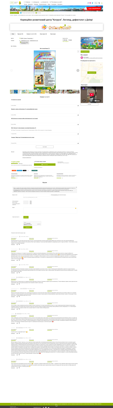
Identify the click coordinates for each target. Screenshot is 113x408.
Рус (96, 3)
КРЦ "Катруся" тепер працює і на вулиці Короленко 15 (23, 128)
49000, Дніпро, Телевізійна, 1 (27, 38)
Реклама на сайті (56, 2)
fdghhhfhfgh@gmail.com (15, 288)
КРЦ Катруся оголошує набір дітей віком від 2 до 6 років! (24, 118)
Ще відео (89, 104)
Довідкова (36, 4)
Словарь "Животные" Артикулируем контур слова (22, 137)
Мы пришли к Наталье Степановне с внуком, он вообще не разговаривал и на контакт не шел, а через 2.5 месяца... (66, 176)
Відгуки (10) (20, 34)
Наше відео (53, 34)
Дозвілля (45, 2)
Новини (27, 2)
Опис (13, 34)
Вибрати (26, 217)
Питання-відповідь (43, 4)
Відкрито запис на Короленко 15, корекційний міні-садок (24, 109)
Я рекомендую (45, 164)
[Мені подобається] (78, 105)
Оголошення (53, 4)
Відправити (28, 227)
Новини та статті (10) (31, 34)
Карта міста (30, 4)
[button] (78, 51)
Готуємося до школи (16, 99)
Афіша (49, 4)
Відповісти (13, 244)
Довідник (36, 2)
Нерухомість (60, 4)
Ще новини (45, 146)
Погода (25, 4)
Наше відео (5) (43, 34)
